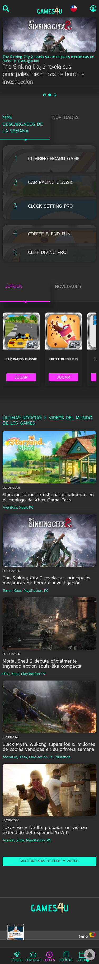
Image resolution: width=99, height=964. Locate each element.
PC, (52, 757)
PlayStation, (33, 591)
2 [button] (49, 95)
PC (31, 507)
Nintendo (62, 757)
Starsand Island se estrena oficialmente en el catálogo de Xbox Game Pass (48, 497)
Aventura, (10, 507)
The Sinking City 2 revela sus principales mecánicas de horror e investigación (46, 580)
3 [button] (55, 95)
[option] (49, 51)
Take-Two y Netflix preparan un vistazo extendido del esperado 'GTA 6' (45, 830)
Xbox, (23, 507)
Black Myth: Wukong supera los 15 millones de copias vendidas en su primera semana (49, 747)
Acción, (9, 840)
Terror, (7, 591)
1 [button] (44, 95)
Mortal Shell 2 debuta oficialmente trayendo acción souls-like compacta (42, 663)
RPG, (6, 674)
